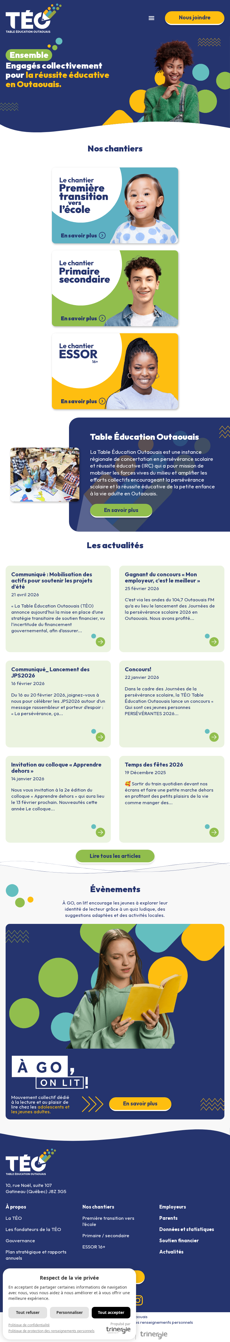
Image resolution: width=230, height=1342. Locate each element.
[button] (151, 18)
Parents (168, 1218)
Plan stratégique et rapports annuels (36, 1255)
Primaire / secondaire (105, 1235)
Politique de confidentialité (29, 1325)
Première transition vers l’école (108, 1221)
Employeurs (172, 1207)
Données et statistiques (186, 1229)
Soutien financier (179, 1240)
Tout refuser (28, 1312)
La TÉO (14, 1218)
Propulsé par (120, 1323)
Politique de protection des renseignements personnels (141, 1322)
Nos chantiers (98, 1207)
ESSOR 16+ (93, 1247)
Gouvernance (20, 1240)
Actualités (171, 1252)
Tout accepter (111, 1312)
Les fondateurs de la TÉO (33, 1229)
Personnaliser (69, 1312)
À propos (16, 1207)
